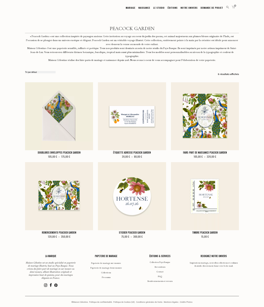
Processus (106, 277)
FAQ (160, 276)
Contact (159, 272)
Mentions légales (171, 302)
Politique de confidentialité (100, 302)
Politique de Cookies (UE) (124, 302)
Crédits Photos (186, 302)
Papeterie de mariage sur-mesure (106, 263)
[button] (228, 7)
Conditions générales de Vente (149, 302)
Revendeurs (160, 267)
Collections (106, 273)
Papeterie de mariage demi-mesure (106, 268)
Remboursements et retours (159, 281)
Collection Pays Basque (160, 262)
